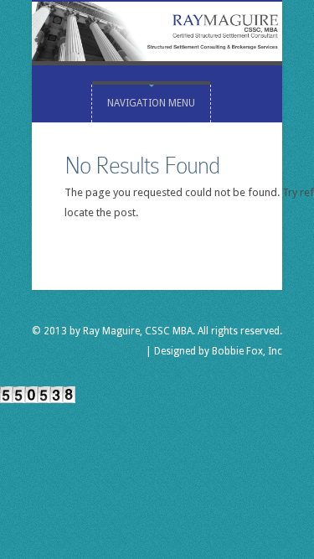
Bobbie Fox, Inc (247, 351)
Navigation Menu (151, 103)
